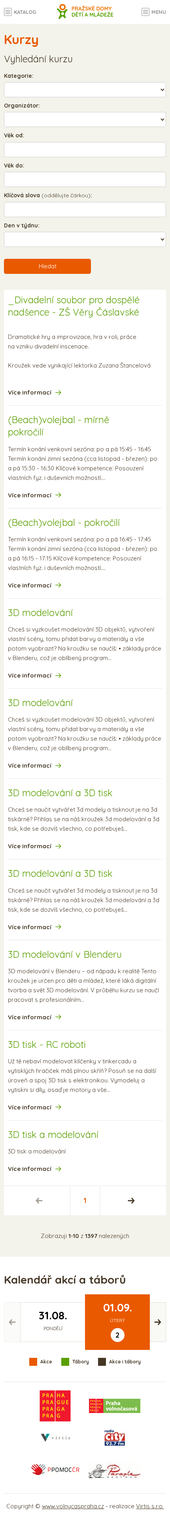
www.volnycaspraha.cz (73, 1506)
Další (131, 1200)
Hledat (48, 266)
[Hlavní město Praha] (55, 1406)
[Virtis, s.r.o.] (55, 1438)
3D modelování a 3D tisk (60, 793)
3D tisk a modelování (53, 1134)
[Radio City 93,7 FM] (114, 1438)
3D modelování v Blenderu (65, 954)
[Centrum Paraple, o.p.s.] (115, 1469)
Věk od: (14, 135)
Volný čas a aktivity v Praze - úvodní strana (85, 16)
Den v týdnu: (22, 225)
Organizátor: (22, 105)
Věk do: (14, 165)
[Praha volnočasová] (114, 1406)
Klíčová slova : (48, 195)
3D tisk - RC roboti (47, 1044)
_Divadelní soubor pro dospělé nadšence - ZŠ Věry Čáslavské (74, 306)
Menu (158, 12)
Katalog (25, 12)
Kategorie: (19, 75)
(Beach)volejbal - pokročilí (64, 522)
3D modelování (40, 612)
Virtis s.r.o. (150, 1506)
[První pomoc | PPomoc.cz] (55, 1469)
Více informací (29, 392)
